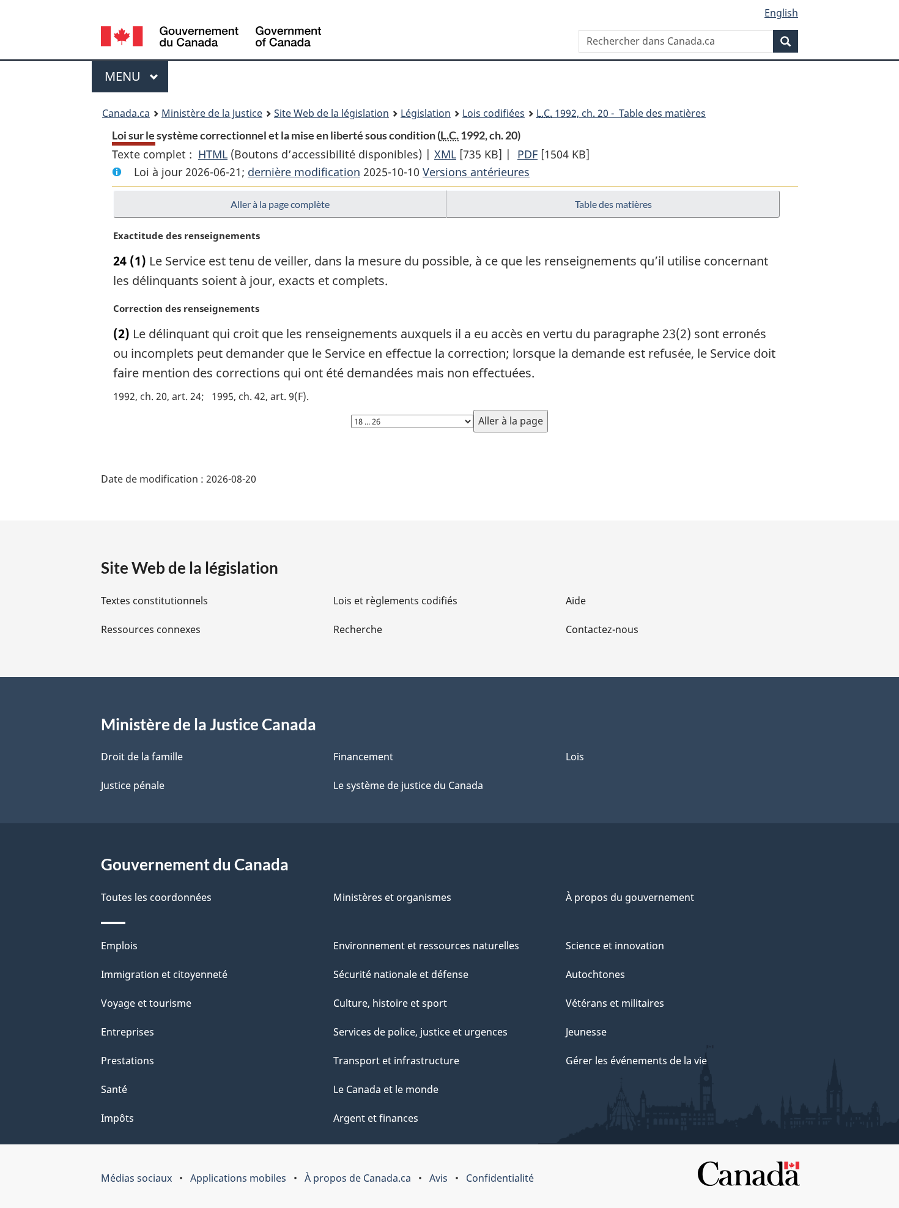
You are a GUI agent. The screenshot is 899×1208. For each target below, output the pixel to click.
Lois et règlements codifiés (395, 600)
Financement (363, 756)
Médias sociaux (136, 1178)
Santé (114, 1089)
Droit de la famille (142, 756)
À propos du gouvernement (630, 897)
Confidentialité (500, 1178)
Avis (438, 1178)
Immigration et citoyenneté (164, 974)
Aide (576, 600)
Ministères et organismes (392, 897)
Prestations (127, 1060)
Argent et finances (375, 1118)
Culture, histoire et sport (390, 1003)
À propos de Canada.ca (358, 1178)
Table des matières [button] (613, 204)
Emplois (119, 945)
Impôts (117, 1118)
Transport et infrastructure (396, 1060)
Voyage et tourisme (146, 1003)
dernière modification (304, 172)
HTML (213, 154)
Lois (575, 756)
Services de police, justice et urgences (420, 1032)
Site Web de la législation (331, 113)
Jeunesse (586, 1032)
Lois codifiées (493, 113)
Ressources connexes (151, 629)
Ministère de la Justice (211, 113)
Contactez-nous (602, 629)
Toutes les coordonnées (156, 897)
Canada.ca (126, 113)
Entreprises (127, 1032)
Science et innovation (615, 945)
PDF (527, 154)
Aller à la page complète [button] (280, 204)
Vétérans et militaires (615, 1003)
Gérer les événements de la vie (636, 1060)
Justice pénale (133, 785)
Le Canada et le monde (385, 1089)
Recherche (357, 629)
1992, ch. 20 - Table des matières (621, 113)
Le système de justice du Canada (408, 785)
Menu (136, 76)
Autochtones (595, 974)
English (781, 13)
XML (445, 154)
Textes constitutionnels (154, 600)
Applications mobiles (238, 1178)
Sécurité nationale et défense (400, 974)
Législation (426, 113)
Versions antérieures (476, 172)
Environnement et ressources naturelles (426, 945)
